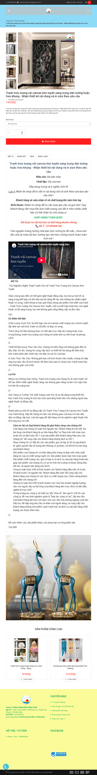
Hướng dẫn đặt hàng (60, 710)
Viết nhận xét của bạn (15, 99)
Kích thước (10, 120)
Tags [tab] (32, 156)
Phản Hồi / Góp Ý (58, 719)
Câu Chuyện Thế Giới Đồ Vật (63, 706)
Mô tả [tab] (10, 156)
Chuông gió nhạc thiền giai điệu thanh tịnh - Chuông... (26, 667)
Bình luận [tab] (43, 156)
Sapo (50, 772)
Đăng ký (80, 2)
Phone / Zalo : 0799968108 (18, 737)
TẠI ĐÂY (12, 527)
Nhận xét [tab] (21, 156)
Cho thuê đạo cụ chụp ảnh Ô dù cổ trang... (71, 666)
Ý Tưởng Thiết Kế (58, 702)
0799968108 (12, 2)
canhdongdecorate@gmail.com (30, 2)
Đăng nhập (72, 2)
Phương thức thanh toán (61, 715)
